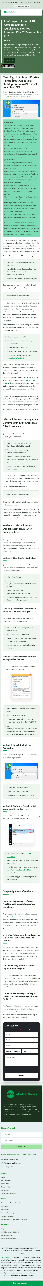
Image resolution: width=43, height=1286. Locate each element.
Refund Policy (5, 1190)
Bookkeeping (5, 1206)
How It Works (6, 1180)
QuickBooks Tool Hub (15, 358)
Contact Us (5, 1184)
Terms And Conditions (8, 1193)
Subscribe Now (21, 1147)
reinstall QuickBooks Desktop (19, 870)
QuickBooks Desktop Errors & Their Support (23, 92)
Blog (2, 1229)
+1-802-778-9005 (22, 1283)
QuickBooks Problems (8, 1239)
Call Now (9, 60)
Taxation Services (7, 1216)
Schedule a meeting (22, 6)
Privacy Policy (6, 1187)
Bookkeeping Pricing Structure (11, 1203)
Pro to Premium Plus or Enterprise (20, 917)
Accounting (5, 1209)
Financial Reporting (7, 1213)
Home (5, 92)
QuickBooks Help (7, 1235)
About (3, 1177)
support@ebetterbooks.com (14, 2)
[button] (38, 12)
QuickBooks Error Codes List (10, 1232)
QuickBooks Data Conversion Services (14, 1219)
